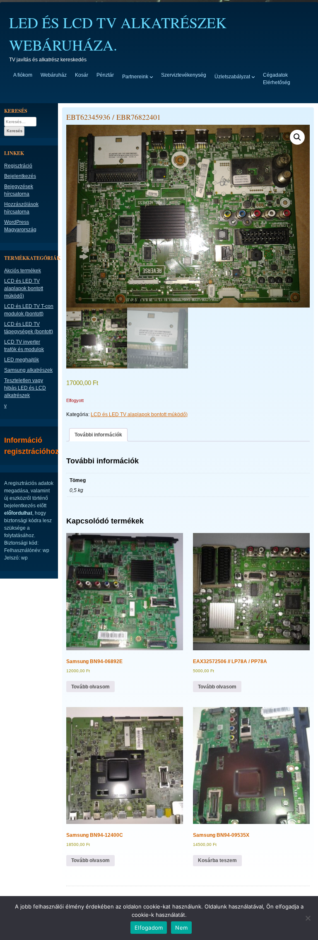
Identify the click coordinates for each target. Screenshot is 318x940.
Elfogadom (149, 927)
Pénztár (105, 75)
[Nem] (308, 918)
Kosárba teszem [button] (217, 860)
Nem (181, 927)
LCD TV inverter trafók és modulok (24, 345)
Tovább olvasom (90, 687)
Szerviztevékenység (183, 75)
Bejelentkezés (20, 176)
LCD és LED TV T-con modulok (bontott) (28, 310)
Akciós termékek (22, 271)
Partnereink (135, 76)
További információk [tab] (98, 435)
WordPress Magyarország (20, 226)
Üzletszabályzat (232, 76)
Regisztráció (18, 166)
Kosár (81, 75)
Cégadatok (275, 75)
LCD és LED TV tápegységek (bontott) (28, 327)
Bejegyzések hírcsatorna (18, 190)
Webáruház (54, 75)
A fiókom (22, 75)
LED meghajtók (21, 360)
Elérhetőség (276, 82)
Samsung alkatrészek (28, 370)
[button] (297, 137)
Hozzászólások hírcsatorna (21, 208)
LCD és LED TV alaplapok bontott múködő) (139, 414)
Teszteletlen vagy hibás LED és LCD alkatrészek (25, 388)
